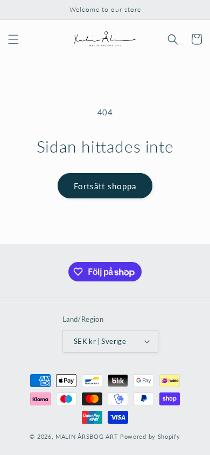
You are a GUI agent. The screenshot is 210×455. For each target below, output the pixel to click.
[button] (13, 39)
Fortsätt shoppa (105, 186)
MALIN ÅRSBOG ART (86, 436)
